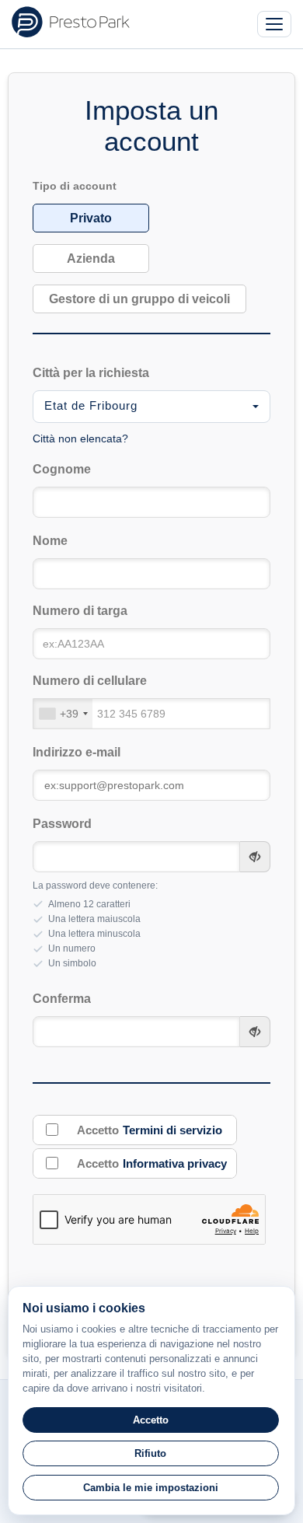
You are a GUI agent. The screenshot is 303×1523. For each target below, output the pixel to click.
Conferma (62, 998)
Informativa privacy (175, 1163)
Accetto (149, 1130)
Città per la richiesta (91, 373)
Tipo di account (75, 186)
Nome (50, 541)
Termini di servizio (172, 1130)
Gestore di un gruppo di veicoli (139, 299)
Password (62, 824)
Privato (91, 218)
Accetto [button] (151, 1420)
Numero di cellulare (90, 680)
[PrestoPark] (71, 22)
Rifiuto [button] (150, 1453)
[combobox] (152, 406)
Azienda (91, 258)
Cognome (62, 469)
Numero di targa (80, 611)
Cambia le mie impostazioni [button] (150, 1487)
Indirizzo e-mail (76, 752)
